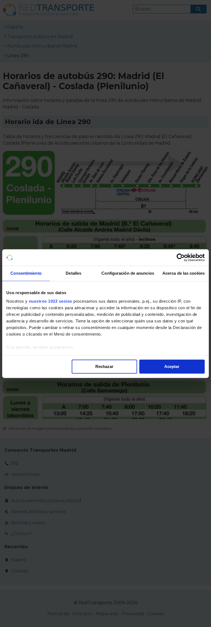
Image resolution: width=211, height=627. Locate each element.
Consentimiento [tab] (25, 273)
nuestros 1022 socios (50, 301)
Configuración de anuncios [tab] (127, 273)
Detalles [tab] (73, 273)
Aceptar (171, 366)
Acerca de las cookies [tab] (183, 273)
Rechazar (104, 366)
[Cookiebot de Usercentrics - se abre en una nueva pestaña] (181, 257)
